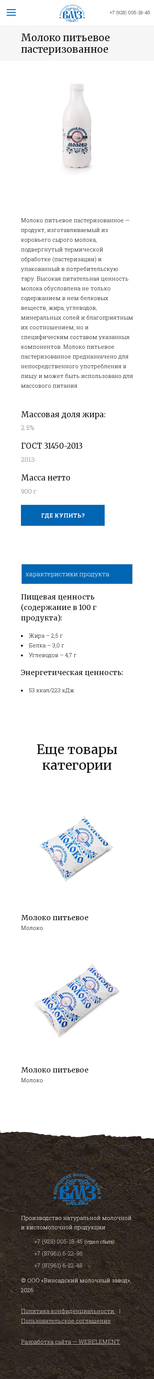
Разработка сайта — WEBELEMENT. (70, 1341)
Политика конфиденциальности (68, 1311)
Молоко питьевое (55, 917)
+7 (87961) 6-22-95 (58, 1253)
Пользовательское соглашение (66, 1320)
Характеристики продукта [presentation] (67, 574)
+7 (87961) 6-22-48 (58, 1265)
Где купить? (63, 515)
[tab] (77, 574)
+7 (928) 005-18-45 (130, 12)
